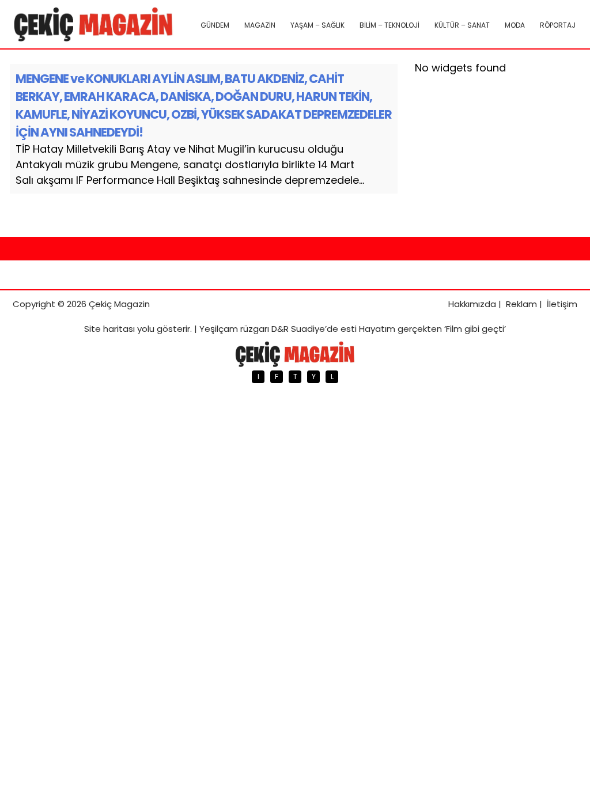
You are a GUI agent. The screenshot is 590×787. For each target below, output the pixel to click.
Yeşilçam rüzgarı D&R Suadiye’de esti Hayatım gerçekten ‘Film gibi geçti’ (352, 329)
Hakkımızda (472, 304)
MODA (515, 25)
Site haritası (109, 329)
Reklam (521, 304)
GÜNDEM (215, 25)
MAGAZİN (259, 25)
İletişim (562, 304)
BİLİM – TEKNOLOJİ (389, 25)
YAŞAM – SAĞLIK (317, 25)
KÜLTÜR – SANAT (462, 25)
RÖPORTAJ (558, 25)
